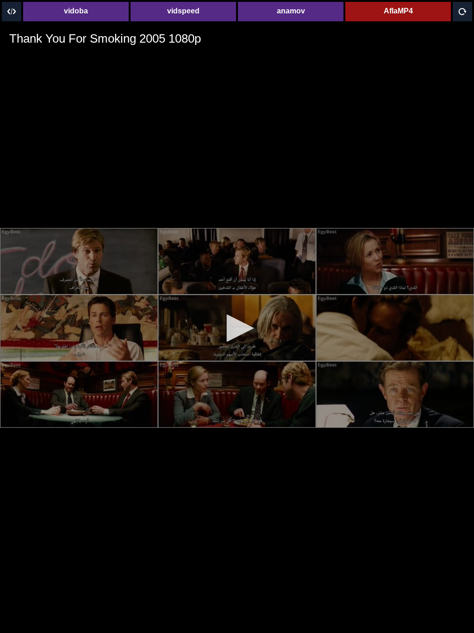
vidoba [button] (76, 11)
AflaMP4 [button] (398, 11)
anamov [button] (291, 11)
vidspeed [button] (183, 11)
